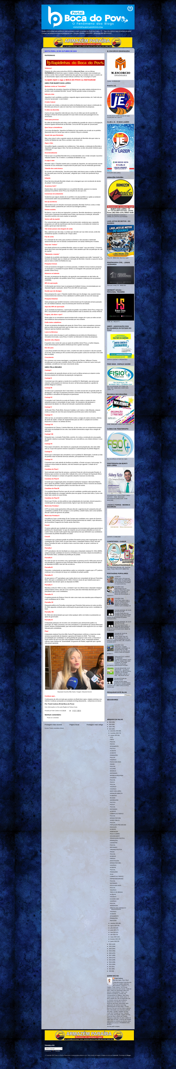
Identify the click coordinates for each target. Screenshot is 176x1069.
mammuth (115, 1055)
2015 (110, 960)
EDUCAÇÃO (113, 827)
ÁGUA (111, 874)
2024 (110, 726)
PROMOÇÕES (114, 755)
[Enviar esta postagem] (70, 710)
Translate (57, 1051)
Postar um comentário (53, 717)
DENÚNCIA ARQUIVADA (116, 775)
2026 (110, 722)
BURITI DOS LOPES (115, 791)
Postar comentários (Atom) (56, 728)
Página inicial (74, 725)
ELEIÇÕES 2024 (114, 899)
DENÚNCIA (113, 771)
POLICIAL (112, 742)
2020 (110, 948)
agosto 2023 (113, 925)
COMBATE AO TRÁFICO (116, 813)
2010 (110, 971)
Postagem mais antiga (95, 725)
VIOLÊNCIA (113, 759)
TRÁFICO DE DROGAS (116, 892)
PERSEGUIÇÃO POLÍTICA (117, 838)
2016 (110, 957)
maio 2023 (113, 932)
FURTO (112, 739)
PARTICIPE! (113, 920)
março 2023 (113, 937)
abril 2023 (113, 934)
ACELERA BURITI (115, 836)
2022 (110, 944)
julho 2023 (113, 928)
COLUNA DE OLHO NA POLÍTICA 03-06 (120, 679)
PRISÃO (112, 764)
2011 (110, 969)
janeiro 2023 (113, 941)
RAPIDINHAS (113, 773)
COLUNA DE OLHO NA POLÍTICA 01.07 (121, 634)
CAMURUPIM (113, 842)
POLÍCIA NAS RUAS (115, 762)
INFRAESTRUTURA (115, 818)
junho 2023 (113, 930)
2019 (110, 951)
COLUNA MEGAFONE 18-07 (122, 668)
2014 (110, 962)
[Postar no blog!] (75, 711)
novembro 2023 (114, 733)
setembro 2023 (114, 923)
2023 (110, 729)
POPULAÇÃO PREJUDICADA (118, 825)
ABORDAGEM (114, 905)
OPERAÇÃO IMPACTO (116, 793)
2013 (110, 964)
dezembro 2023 (114, 731)
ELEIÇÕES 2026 (119, 587)
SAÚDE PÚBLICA (115, 820)
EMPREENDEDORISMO (116, 878)
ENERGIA (112, 858)
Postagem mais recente (53, 725)
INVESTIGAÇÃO (114, 861)
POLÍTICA (112, 748)
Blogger (129, 1055)
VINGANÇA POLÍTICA (116, 849)
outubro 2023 (114, 735)
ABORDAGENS (114, 800)
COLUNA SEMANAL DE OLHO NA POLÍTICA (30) (123, 622)
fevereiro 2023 (114, 939)
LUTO (111, 737)
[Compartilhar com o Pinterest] (80, 711)
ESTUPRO (113, 768)
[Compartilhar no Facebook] (78, 711)
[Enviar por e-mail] (73, 711)
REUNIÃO (112, 798)
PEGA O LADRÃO (115, 834)
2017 (110, 955)
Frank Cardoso (119, 978)
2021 (110, 946)
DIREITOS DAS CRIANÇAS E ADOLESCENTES (118, 908)
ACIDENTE (118, 576)
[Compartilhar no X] (77, 711)
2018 (110, 953)
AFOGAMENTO (114, 746)
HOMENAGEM (114, 831)
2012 (110, 966)
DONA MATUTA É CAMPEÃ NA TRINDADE (122, 657)
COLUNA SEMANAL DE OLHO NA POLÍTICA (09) (123, 611)
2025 (110, 724)
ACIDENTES (113, 795)
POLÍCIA (112, 744)
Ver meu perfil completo (113, 1026)
